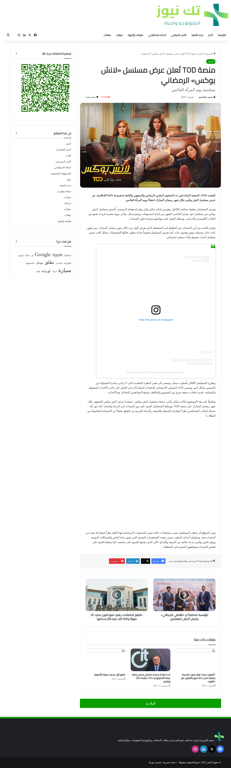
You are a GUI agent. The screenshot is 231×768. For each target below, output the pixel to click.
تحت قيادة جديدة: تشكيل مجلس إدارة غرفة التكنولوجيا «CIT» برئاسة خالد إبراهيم (151, 678)
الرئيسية (222, 35)
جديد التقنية (197, 35)
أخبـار (210, 35)
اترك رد (150, 703)
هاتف (38, 271)
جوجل (39, 262)
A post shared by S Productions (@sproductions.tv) (156, 372)
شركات (67, 203)
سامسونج (30, 263)
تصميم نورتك (154, 762)
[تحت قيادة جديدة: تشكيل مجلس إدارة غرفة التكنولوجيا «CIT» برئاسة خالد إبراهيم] (150, 660)
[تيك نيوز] (192, 15)
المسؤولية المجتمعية (61, 173)
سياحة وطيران (64, 191)
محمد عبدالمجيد (206, 97)
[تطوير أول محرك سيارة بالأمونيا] (105, 660)
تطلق (49, 262)
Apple (57, 255)
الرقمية (21, 256)
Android (67, 255)
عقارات (67, 209)
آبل (32, 256)
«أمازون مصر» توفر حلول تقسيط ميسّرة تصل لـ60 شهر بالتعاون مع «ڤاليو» (198, 678)
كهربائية (46, 271)
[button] (88, 473)
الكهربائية (67, 263)
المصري (59, 263)
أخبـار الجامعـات (63, 149)
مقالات (107, 35)
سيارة (64, 270)
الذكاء (27, 256)
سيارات (119, 35)
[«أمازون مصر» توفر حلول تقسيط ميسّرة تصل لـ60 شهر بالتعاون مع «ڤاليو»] (195, 660)
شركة (54, 271)
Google (43, 254)
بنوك (68, 179)
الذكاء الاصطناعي (157, 35)
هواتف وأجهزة (135, 35)
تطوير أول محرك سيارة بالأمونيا (109, 674)
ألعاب (68, 155)
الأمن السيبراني (178, 35)
